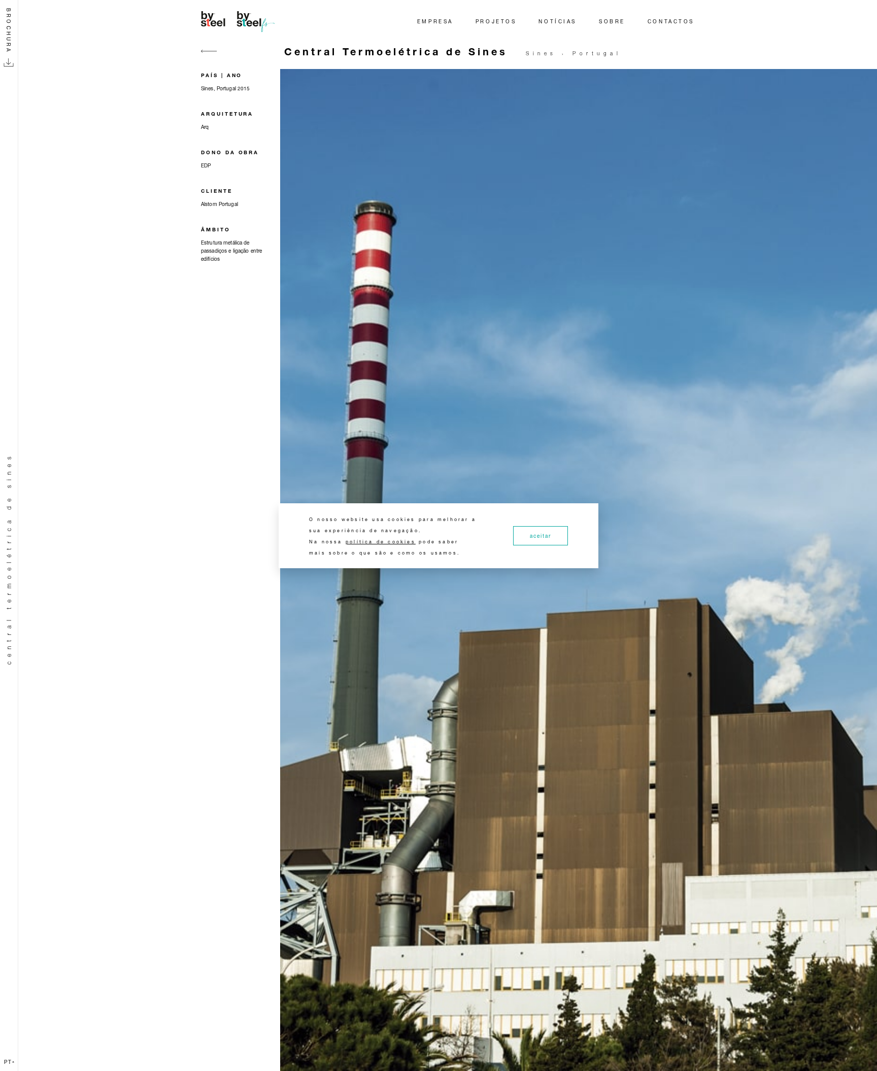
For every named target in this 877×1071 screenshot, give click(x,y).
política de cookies (381, 541)
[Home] (239, 21)
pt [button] (8, 1062)
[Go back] (209, 57)
